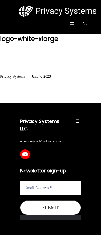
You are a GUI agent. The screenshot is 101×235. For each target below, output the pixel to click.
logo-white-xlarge (29, 38)
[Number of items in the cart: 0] (85, 24)
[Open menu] (72, 24)
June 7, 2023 (41, 76)
